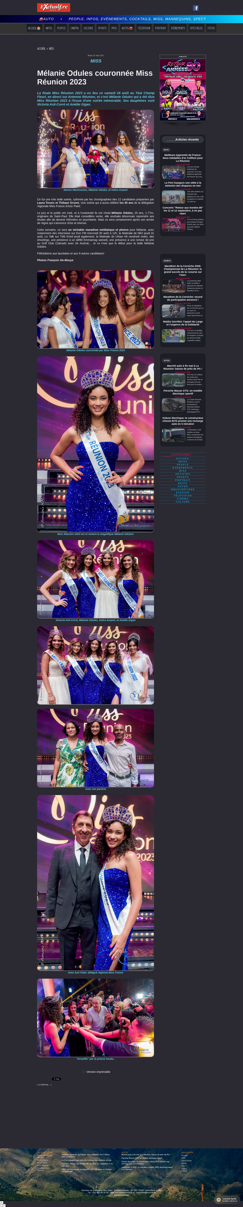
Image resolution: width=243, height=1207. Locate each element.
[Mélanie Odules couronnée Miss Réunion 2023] (95, 627)
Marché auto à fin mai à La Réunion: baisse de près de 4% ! (182, 367)
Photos (184, 1171)
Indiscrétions (183, 489)
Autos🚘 (127, 28)
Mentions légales (121, 1195)
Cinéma (74, 28)
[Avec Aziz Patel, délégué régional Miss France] (95, 796)
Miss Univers (42, 1160)
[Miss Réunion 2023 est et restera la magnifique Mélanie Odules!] (95, 357)
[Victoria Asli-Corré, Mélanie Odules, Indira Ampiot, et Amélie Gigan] (95, 541)
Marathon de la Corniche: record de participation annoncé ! (182, 298)
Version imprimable (98, 1071)
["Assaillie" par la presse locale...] (95, 979)
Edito (182, 483)
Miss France (42, 1163)
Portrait (160, 28)
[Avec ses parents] (95, 709)
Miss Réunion (42, 1165)
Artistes (182, 474)
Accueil (41, 48)
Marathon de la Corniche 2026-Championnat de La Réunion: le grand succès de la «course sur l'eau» (183, 270)
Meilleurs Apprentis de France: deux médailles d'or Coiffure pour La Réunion (183, 158)
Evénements (178, 28)
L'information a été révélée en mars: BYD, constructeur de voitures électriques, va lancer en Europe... (195, 435)
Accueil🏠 (34, 28)
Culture (88, 28)
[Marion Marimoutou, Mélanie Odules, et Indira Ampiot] (95, 110)
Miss (114, 28)
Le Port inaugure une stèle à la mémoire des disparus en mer (183, 184)
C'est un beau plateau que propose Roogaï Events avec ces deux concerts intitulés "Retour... (195, 224)
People (61, 28)
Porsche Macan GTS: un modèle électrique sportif (183, 392)
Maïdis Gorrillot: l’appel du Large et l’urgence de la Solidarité (183, 323)
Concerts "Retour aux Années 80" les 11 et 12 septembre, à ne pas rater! (183, 210)
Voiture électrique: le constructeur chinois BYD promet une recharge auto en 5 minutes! (182, 421)
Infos (49, 28)
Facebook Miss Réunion (43, 1169)
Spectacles (196, 28)
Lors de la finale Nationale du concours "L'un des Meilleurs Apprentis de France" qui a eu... (195, 172)
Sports (102, 28)
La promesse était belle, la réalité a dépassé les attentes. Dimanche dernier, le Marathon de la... (195, 286)
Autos (183, 486)
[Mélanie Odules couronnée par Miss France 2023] (95, 271)
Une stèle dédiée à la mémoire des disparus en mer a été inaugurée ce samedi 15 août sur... (195, 196)
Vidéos (184, 1169)
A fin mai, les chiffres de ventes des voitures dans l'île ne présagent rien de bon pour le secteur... (195, 379)
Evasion (183, 492)
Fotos (211, 28)
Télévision (144, 28)
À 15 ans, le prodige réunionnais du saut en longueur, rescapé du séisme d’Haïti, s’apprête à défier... (195, 335)
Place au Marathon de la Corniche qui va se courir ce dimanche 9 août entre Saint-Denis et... (195, 311)
